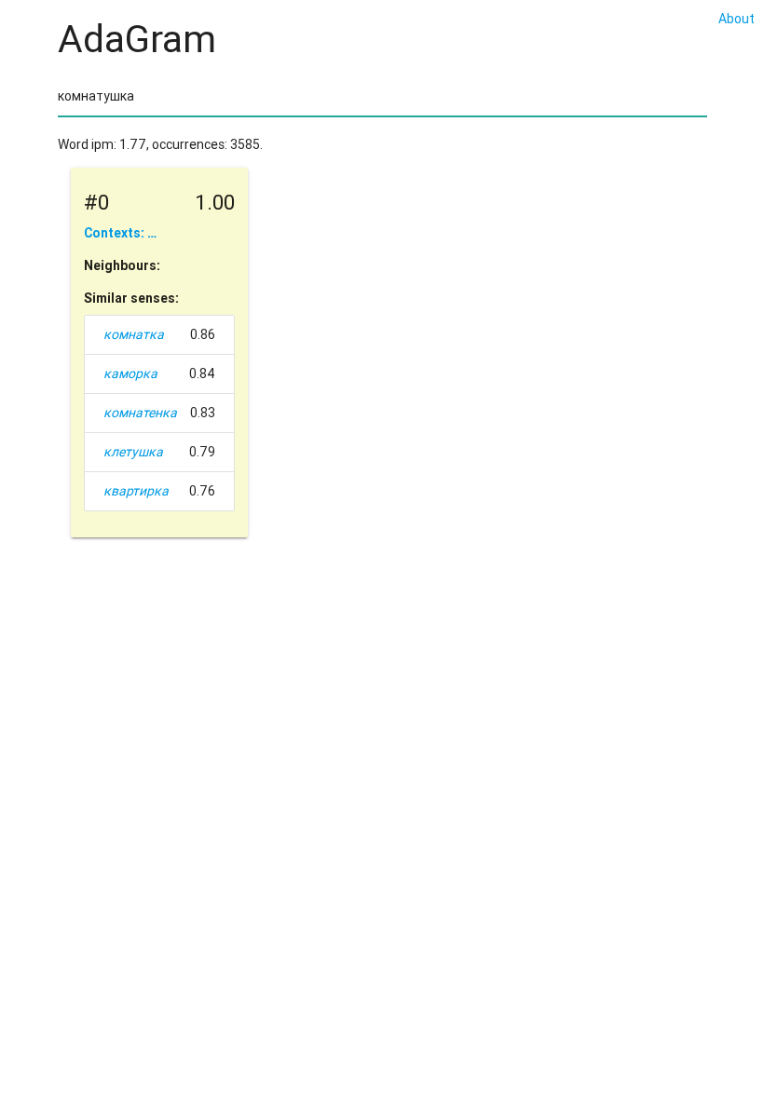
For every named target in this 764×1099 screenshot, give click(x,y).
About (736, 18)
